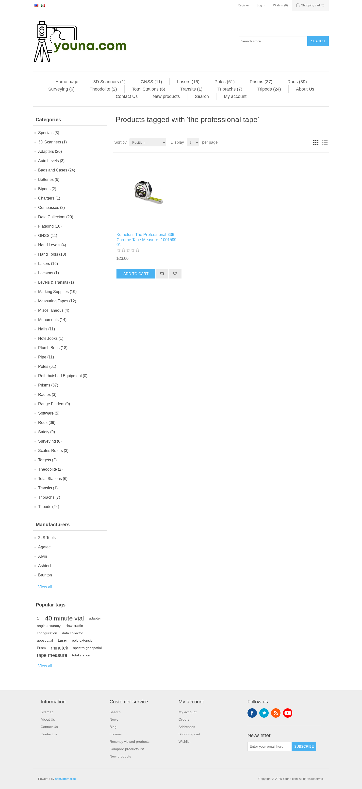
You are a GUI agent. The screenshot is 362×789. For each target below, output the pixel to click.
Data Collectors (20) (55, 217)
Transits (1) (191, 89)
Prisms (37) (261, 81)
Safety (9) (46, 432)
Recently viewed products (129, 741)
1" (38, 618)
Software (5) (48, 413)
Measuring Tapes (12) (57, 301)
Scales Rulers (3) (53, 451)
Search (318, 41)
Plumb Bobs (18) (52, 348)
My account (235, 96)
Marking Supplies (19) (57, 292)
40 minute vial (64, 618)
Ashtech (45, 566)
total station (81, 655)
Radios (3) (47, 394)
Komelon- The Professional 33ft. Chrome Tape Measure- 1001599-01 (147, 239)
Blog (113, 727)
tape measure (52, 655)
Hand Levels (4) (52, 245)
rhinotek (59, 647)
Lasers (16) (188, 81)
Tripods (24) (269, 89)
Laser (62, 640)
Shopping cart (189, 734)
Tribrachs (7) (229, 89)
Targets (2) (47, 460)
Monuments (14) (52, 320)
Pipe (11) (46, 357)
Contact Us (127, 96)
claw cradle (74, 626)
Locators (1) (48, 273)
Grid (316, 142)
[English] (36, 5)
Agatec (44, 547)
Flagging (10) (50, 226)
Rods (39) (297, 81)
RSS (275, 713)
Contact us (49, 734)
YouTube (287, 713)
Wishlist (184, 741)
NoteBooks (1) (50, 338)
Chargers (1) (49, 198)
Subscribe (304, 746)
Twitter (264, 713)
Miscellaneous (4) (53, 310)
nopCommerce (65, 779)
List (325, 142)
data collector (72, 633)
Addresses (187, 727)
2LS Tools (47, 538)
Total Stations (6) (148, 89)
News (114, 719)
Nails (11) (46, 329)
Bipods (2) (47, 189)
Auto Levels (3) (51, 161)
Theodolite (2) (103, 89)
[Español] (43, 5)
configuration (47, 633)
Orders (184, 719)
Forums (116, 734)
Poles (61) (224, 81)
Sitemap (47, 712)
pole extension (83, 640)
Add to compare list (161, 273)
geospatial (45, 640)
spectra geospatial (87, 648)
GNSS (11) (151, 81)
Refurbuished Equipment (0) (62, 376)
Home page (66, 81)
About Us (305, 89)
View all (45, 587)
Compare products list (127, 749)
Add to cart (135, 274)
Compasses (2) (51, 207)
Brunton (45, 575)
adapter (95, 618)
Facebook (252, 713)
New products (166, 96)
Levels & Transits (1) (56, 282)
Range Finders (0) (54, 404)
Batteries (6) (48, 179)
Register (243, 5)
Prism (41, 648)
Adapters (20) (50, 151)
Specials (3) (48, 133)
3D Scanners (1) (109, 81)
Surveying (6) (61, 89)
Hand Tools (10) (52, 254)
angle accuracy (49, 626)
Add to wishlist (174, 273)
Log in (261, 5)
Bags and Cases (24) (56, 170)
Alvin (42, 556)
